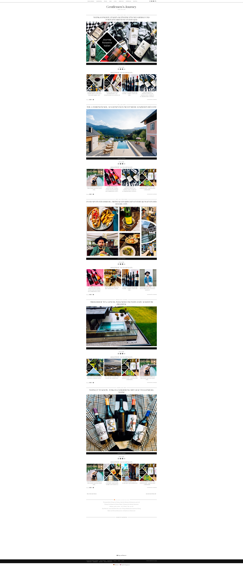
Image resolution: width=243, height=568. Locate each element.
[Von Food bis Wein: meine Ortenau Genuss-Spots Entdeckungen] (95, 367)
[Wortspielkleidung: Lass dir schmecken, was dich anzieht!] (148, 277)
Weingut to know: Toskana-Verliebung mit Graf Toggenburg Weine (121, 391)
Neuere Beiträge (150, 493)
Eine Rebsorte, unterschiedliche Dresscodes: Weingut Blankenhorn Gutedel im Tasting (121, 508)
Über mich (121, 1)
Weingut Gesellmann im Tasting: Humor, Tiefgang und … (130, 94)
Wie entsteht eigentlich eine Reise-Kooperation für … (94, 188)
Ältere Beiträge (92, 493)
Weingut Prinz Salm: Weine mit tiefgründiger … (129, 483)
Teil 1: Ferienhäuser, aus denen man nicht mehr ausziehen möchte (121, 107)
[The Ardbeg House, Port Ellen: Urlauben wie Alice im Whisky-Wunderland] (112, 367)
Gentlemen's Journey (121, 7)
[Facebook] (153, 1)
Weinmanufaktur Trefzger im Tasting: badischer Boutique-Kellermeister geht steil (121, 502)
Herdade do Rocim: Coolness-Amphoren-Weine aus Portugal (112, 483)
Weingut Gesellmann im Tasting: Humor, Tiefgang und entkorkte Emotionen (121, 504)
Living (115, 1)
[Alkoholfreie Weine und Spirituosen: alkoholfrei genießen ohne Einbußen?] (148, 177)
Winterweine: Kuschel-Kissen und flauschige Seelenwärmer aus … (94, 94)
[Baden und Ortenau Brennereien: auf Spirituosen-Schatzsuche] (112, 82)
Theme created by (151, 560)
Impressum (128, 1)
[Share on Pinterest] (93, 99)
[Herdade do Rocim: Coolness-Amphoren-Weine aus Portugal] (112, 472)
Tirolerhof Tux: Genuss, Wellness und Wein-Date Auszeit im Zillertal (121, 303)
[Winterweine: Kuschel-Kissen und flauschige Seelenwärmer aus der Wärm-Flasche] (95, 82)
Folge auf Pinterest (122, 555)
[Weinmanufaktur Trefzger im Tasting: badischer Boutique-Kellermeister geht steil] (112, 177)
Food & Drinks (91, 1)
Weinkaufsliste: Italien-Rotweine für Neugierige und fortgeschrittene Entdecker (121, 18)
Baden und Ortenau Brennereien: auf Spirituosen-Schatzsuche (112, 94)
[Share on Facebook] (90, 99)
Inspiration (99, 1)
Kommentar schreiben (152, 99)
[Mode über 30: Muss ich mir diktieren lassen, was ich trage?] (112, 277)
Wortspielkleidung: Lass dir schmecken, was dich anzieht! (147, 289)
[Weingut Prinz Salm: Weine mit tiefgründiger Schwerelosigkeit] (130, 472)
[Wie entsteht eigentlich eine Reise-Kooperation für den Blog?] (95, 177)
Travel (105, 1)
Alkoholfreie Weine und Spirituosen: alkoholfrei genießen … (147, 188)
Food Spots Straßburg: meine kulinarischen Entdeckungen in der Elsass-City (121, 202)
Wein (110, 1)
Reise (124, 104)
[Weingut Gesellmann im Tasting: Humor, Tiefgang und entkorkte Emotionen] (130, 82)
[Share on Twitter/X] (92, 99)
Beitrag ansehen (121, 63)
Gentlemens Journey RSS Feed (122, 499)
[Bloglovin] (124, 69)
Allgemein (125, 299)
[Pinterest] (151, 1)
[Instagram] (118, 69)
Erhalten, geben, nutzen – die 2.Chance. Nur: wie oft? (121, 506)
